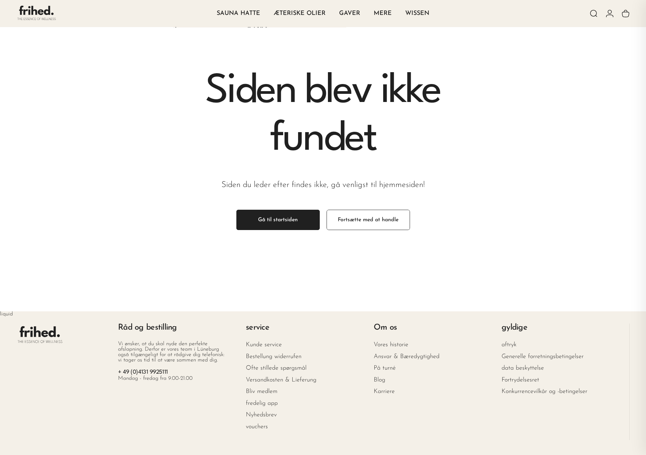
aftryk (509, 345)
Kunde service (264, 345)
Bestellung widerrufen (273, 357)
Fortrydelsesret (520, 380)
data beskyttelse (523, 368)
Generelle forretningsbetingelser (543, 357)
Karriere (384, 392)
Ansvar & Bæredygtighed (406, 357)
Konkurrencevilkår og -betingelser (544, 392)
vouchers (257, 427)
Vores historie (391, 345)
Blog (379, 380)
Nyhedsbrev (261, 415)
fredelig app (262, 403)
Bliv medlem (261, 392)
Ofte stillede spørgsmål (276, 368)
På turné (385, 368)
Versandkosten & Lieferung (281, 380)
